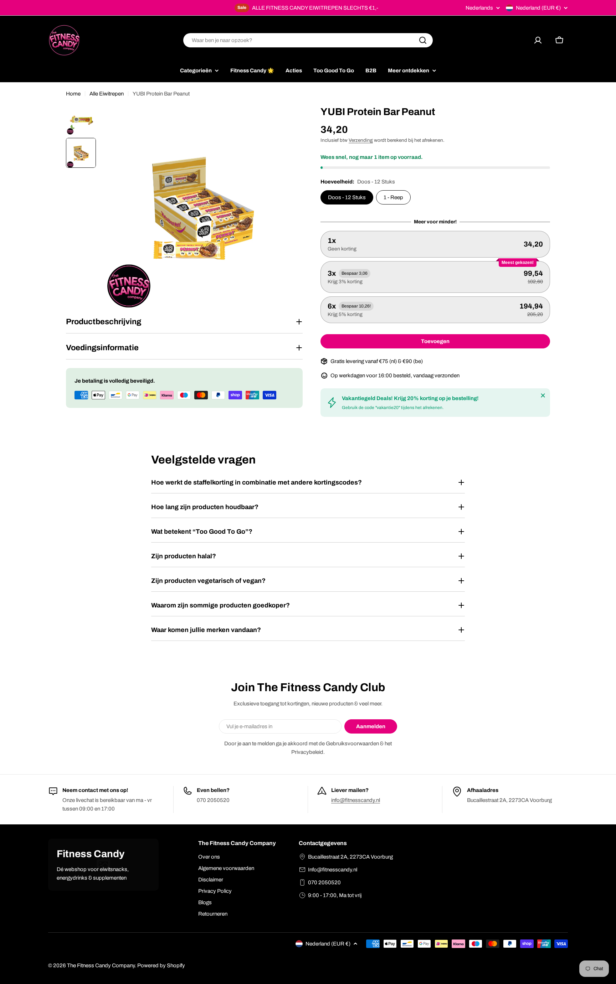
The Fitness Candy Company (101, 965)
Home (73, 94)
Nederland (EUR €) (538, 8)
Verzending (361, 140)
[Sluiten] (543, 395)
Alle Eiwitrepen (106, 94)
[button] (435, 244)
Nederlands (479, 8)
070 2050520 (324, 882)
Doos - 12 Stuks (347, 197)
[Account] (538, 40)
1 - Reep (393, 197)
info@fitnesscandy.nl (355, 800)
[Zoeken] (423, 40)
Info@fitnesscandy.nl (332, 869)
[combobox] (308, 40)
